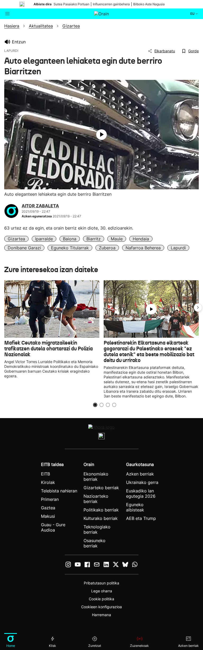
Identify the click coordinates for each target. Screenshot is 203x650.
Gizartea (16, 238)
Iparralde (44, 238)
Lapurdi (178, 247)
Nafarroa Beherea (143, 247)
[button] (198, 307)
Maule (117, 238)
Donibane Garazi (24, 247)
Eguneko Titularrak (70, 247)
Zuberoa (107, 247)
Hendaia (141, 238)
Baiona (69, 238)
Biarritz (93, 238)
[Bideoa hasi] (101, 134)
